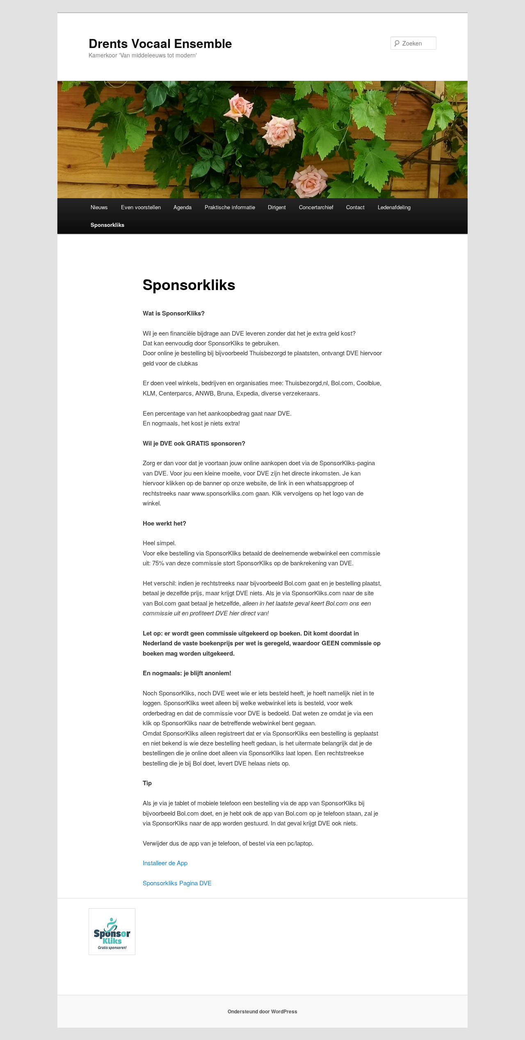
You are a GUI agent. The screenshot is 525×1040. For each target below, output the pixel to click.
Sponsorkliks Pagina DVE (177, 882)
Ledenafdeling (394, 207)
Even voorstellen (141, 207)
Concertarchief (316, 207)
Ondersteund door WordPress (262, 1011)
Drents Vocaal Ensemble (160, 43)
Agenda (182, 207)
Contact (355, 207)
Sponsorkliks (107, 225)
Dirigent (277, 207)
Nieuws (99, 207)
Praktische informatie (230, 207)
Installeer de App (165, 862)
